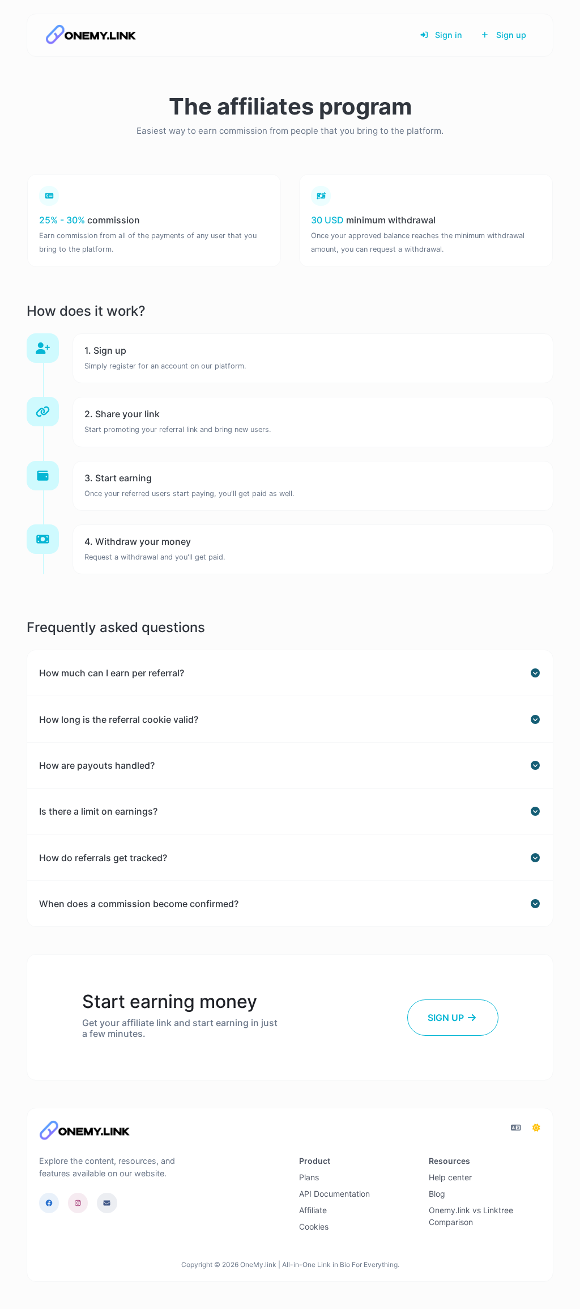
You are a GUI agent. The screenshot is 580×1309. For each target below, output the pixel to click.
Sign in (447, 35)
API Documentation (334, 1193)
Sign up (510, 35)
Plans (309, 1177)
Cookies (314, 1226)
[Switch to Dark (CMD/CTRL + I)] (536, 1127)
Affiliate (313, 1210)
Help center (450, 1177)
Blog (437, 1193)
